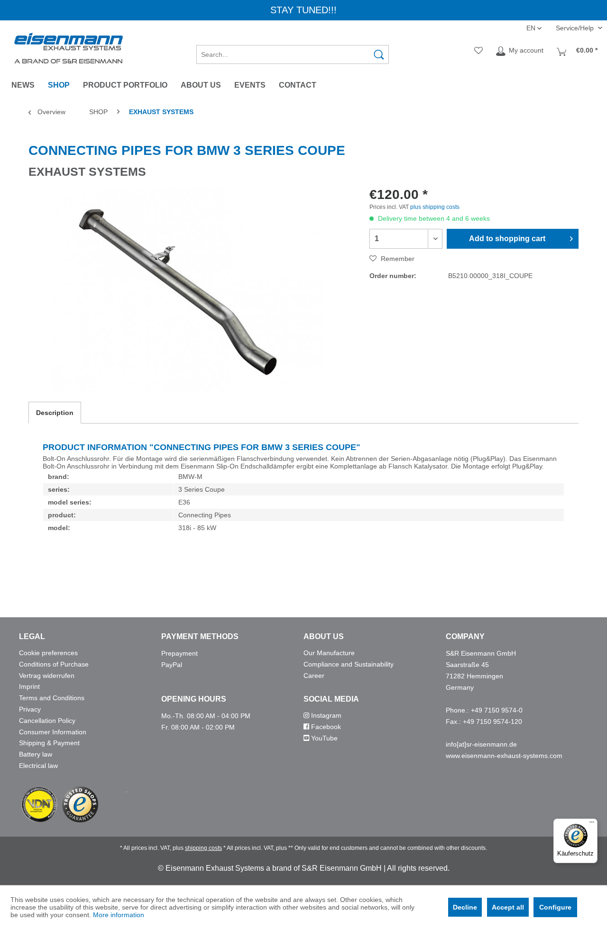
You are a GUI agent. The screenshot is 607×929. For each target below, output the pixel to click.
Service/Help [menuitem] (576, 28)
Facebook (325, 727)
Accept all (508, 907)
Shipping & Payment (49, 743)
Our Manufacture (329, 653)
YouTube (323, 738)
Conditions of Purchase (54, 664)
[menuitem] (292, 51)
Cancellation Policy (47, 720)
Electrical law (38, 765)
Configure (555, 907)
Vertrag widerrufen (46, 675)
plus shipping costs (435, 207)
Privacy (30, 709)
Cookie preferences (48, 653)
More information (118, 915)
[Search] (379, 54)
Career (314, 675)
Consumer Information (52, 732)
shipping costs (203, 848)
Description (55, 412)
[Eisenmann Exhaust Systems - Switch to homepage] (68, 48)
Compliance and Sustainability (349, 664)
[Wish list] (478, 51)
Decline (465, 907)
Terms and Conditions (51, 698)
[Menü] (592, 824)
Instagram (325, 715)
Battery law (35, 754)
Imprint (29, 686)
